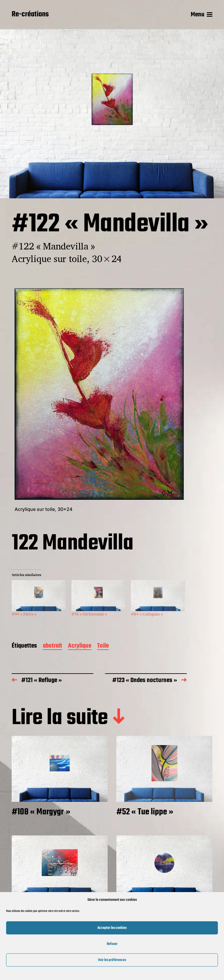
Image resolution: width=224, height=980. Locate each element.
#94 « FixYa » (24, 613)
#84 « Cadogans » (147, 613)
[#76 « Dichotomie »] (98, 595)
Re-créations (30, 14)
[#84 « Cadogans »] (158, 595)
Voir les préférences (112, 960)
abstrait (52, 646)
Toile (103, 646)
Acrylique (79, 646)
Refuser (112, 944)
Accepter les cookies (112, 928)
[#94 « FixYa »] (39, 595)
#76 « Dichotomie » (89, 613)
